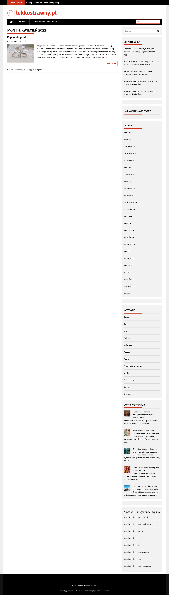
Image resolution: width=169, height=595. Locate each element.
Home (22, 21)
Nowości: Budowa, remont (136, 517)
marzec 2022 (129, 265)
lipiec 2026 (128, 132)
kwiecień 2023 (129, 244)
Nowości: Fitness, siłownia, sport (141, 524)
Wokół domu (129, 380)
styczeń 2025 (129, 195)
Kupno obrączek (17, 37)
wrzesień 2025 (129, 160)
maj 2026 (127, 139)
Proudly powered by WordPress (72, 591)
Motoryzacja (128, 345)
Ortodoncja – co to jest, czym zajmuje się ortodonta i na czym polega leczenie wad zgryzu (139, 52)
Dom (126, 324)
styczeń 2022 (129, 279)
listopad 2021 (129, 293)
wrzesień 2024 (129, 209)
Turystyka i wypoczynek (133, 366)
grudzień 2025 (129, 146)
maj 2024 (127, 223)
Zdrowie (127, 387)
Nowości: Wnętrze (132, 559)
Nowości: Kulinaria (133, 531)
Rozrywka (127, 359)
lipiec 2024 (128, 216)
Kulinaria (127, 338)
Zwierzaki (127, 394)
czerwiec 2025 (129, 174)
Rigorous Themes (102, 591)
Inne (125, 331)
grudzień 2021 (129, 286)
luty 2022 (127, 272)
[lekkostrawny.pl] (11, 22)
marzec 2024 (129, 230)
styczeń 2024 (129, 237)
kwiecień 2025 (129, 188)
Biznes (126, 317)
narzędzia (38, 70)
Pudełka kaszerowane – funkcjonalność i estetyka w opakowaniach (143, 415)
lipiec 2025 (128, 167)
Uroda (25, 70)
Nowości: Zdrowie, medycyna (137, 566)
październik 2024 (130, 202)
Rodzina (18, 70)
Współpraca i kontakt (46, 21)
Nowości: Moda (131, 538)
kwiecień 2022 (129, 258)
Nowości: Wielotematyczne (136, 552)
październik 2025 (130, 153)
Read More (111, 63)
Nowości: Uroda (131, 545)
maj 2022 (127, 251)
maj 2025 (127, 181)
